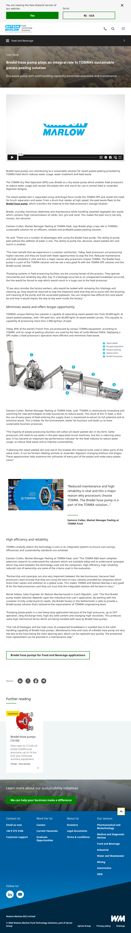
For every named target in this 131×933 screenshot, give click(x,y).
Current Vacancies (47, 830)
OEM (100, 874)
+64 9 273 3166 (14, 830)
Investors (72, 824)
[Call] (105, 28)
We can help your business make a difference (41, 800)
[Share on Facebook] (35, 681)
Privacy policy (104, 925)
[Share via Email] (43, 681)
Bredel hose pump (17, 203)
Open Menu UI (123, 28)
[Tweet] (28, 681)
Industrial (102, 849)
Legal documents (77, 830)
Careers (41, 824)
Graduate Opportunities (45, 838)
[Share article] (20, 681)
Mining (101, 862)
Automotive (104, 868)
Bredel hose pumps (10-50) (23, 738)
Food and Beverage (22, 40)
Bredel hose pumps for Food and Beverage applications (48, 655)
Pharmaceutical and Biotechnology (108, 826)
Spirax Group (84, 925)
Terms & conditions (78, 837)
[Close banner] (122, 5)
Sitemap (120, 925)
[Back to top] (121, 811)
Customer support (17, 837)
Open (113, 28)
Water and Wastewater (110, 855)
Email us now (14, 824)
